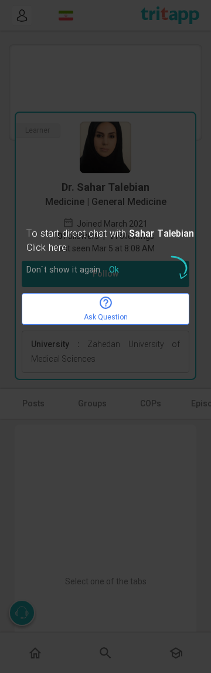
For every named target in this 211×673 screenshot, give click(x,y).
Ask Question (106, 317)
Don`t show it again (63, 270)
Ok (114, 270)
